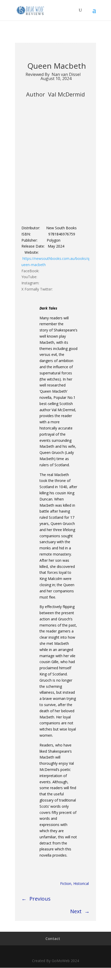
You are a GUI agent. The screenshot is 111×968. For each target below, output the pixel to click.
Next (76, 911)
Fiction (65, 883)
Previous (40, 898)
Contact (52, 938)
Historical (81, 883)
